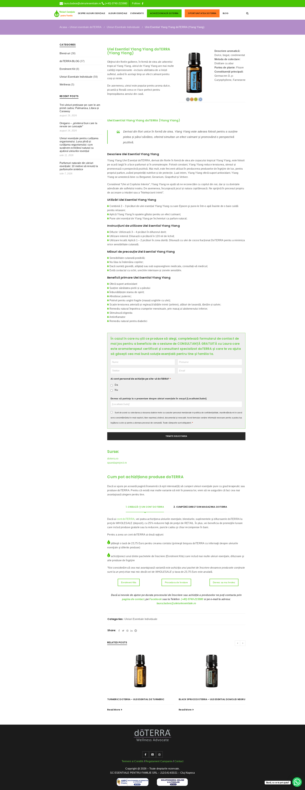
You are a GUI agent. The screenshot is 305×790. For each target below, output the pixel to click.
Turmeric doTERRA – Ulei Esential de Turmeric (135, 699)
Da (116, 384)
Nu (116, 389)
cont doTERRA (126, 519)
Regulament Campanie (158, 761)
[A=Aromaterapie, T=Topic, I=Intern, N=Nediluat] (194, 99)
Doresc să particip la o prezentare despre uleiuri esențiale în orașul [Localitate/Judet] (159, 398)
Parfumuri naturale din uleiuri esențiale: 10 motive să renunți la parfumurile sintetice (79, 166)
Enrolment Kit (67, 69)
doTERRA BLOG (69, 61)
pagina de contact (133, 599)
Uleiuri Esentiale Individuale (123, 27)
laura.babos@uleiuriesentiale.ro (82, 3)
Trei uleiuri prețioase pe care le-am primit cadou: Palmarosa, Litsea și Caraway (80, 108)
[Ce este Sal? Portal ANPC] (132, 780)
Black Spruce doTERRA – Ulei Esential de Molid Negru (212, 699)
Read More (113, 709)
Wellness (65, 84)
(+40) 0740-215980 (116, 3)
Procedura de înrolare (176, 582)
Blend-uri (65, 53)
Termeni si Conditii (132, 761)
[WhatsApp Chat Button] (297, 782)
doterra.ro (113, 458)
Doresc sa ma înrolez (224, 582)
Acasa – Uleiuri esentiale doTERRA (81, 27)
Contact (178, 761)
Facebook (155, 599)
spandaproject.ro (117, 462)
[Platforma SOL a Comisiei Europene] (172, 780)
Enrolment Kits (128, 582)
